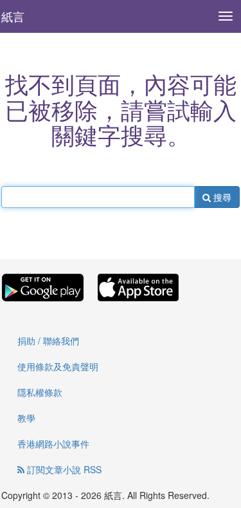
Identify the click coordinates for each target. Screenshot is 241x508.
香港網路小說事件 (53, 443)
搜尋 (221, 197)
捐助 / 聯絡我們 (48, 340)
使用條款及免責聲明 (57, 366)
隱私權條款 (39, 392)
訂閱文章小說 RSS (63, 469)
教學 (26, 417)
